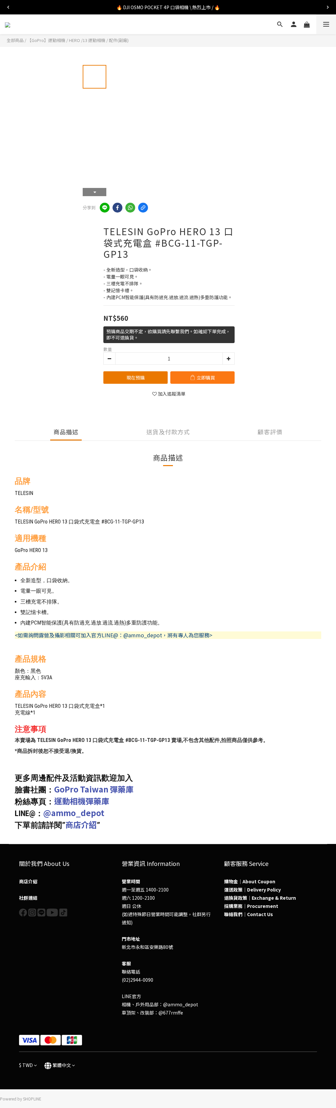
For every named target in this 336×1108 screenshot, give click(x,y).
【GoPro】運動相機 (46, 40)
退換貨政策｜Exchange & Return (260, 897)
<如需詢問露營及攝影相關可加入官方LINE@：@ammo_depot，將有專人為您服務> (113, 635)
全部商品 (15, 40)
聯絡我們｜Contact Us (248, 914)
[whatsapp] (130, 208)
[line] (105, 208)
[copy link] (143, 208)
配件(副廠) (119, 40)
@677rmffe (170, 1012)
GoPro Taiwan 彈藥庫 (94, 789)
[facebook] (117, 208)
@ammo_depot (73, 812)
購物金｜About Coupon (249, 881)
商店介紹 (81, 824)
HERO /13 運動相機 (87, 40)
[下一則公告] (328, 7)
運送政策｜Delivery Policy (252, 889)
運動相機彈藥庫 (81, 801)
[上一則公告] (8, 7)
